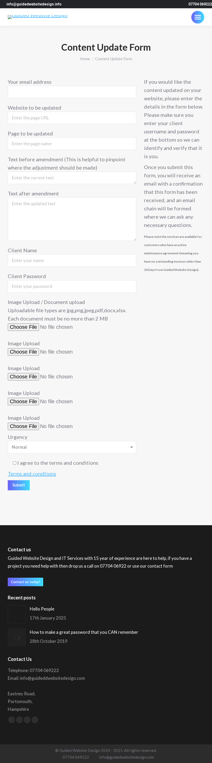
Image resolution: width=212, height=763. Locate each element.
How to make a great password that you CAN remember (84, 632)
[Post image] (17, 614)
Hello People (42, 609)
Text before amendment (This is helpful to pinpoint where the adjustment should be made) (66, 163)
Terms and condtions (32, 473)
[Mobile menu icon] (197, 17)
